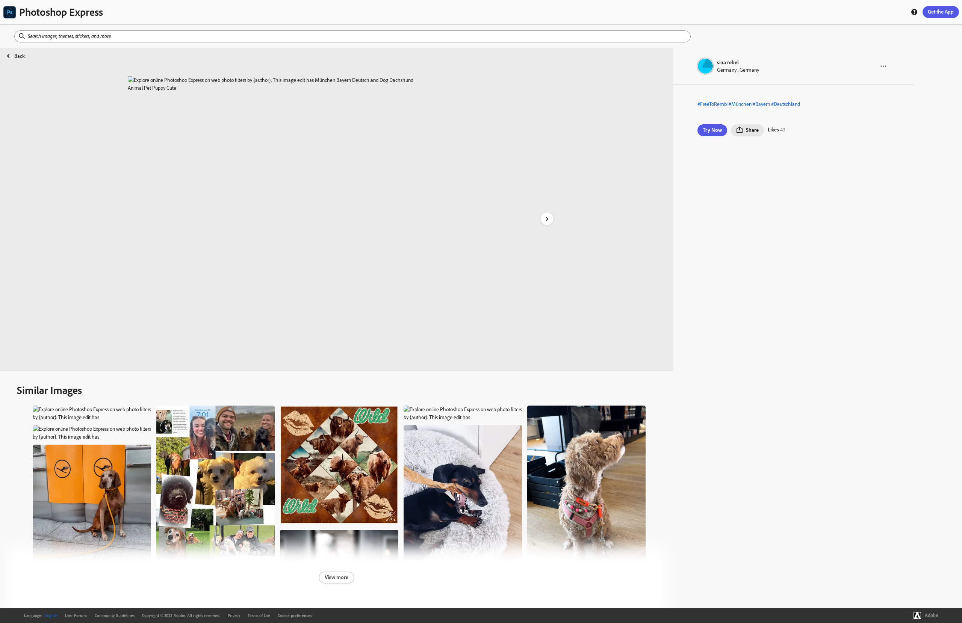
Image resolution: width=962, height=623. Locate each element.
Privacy (234, 615)
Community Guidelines (115, 615)
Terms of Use (259, 615)
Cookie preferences (295, 615)
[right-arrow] (547, 219)
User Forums (76, 615)
